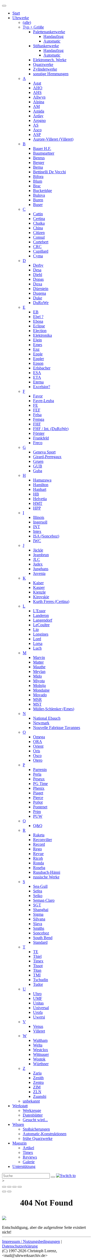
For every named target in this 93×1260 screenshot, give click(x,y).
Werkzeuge (32, 1110)
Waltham (40, 1040)
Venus (38, 1026)
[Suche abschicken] (53, 1177)
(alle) (27, 22)
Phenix (38, 788)
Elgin (37, 340)
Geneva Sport (44, 452)
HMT (37, 503)
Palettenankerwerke (49, 32)
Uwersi (39, 1017)
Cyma (38, 256)
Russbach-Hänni (46, 872)
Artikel (28, 1148)
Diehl (37, 274)
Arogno (39, 120)
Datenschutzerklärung (20, 1246)
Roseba (39, 867)
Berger (38, 162)
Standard (40, 942)
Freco (37, 442)
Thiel (37, 956)
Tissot (38, 965)
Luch (37, 648)
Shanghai (40, 909)
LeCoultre (41, 625)
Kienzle (39, 592)
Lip (36, 629)
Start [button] (16, 13)
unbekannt (31, 1101)
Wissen (18, 1124)
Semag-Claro (44, 900)
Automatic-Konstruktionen (44, 1134)
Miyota (39, 681)
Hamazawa (42, 480)
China (38, 228)
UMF (37, 998)
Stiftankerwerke (46, 46)
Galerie (29, 1162)
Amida (38, 111)
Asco (37, 130)
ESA (37, 372)
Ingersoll (40, 522)
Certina (39, 218)
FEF (36, 410)
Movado (40, 695)
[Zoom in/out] (20, 1187)
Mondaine (41, 690)
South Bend (42, 937)
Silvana (39, 919)
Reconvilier (42, 839)
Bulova (39, 195)
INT (36, 527)
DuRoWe (41, 302)
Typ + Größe (33, 27)
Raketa (38, 835)
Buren (38, 200)
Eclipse (39, 326)
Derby (38, 265)
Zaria (37, 1073)
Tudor (38, 984)
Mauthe (39, 667)
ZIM (37, 1087)
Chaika (39, 223)
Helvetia (40, 499)
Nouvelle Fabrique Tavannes (56, 727)
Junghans (40, 569)
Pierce (38, 797)
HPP (37, 508)
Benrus (39, 158)
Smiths (38, 928)
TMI (37, 975)
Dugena (39, 293)
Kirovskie (41, 597)
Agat (37, 83)
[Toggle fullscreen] (14, 1187)
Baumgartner (43, 153)
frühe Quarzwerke (37, 1138)
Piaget (38, 793)
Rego (37, 849)
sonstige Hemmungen (50, 74)
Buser (38, 204)
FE (35, 405)
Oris (36, 751)
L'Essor (39, 611)
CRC (37, 246)
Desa (37, 270)
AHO (37, 88)
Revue (38, 853)
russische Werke (46, 877)
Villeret (39, 1031)
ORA (37, 741)
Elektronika (42, 335)
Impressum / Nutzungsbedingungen (31, 1241)
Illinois (38, 517)
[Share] (9, 1187)
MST (37, 704)
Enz (36, 349)
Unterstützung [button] (23, 1166)
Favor (38, 396)
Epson (38, 363)
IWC (37, 541)
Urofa (38, 1012)
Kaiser (38, 583)
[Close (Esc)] (4, 1187)
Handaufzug (53, 36)
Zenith (38, 1078)
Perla (37, 774)
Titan (37, 970)
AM (36, 106)
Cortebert (40, 242)
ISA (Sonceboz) (46, 536)
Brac (37, 186)
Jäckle (38, 550)
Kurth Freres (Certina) (51, 601)
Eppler (38, 358)
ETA (37, 377)
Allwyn (39, 97)
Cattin (38, 214)
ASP (37, 134)
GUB (37, 466)
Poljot (38, 802)
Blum (37, 181)
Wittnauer (41, 1054)
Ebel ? (38, 316)
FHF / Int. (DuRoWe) (50, 428)
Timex (38, 961)
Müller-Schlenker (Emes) (53, 709)
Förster (38, 433)
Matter (38, 662)
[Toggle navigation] (4, 5)
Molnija (39, 685)
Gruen (38, 461)
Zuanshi (39, 1096)
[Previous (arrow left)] (4, 1191)
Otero (37, 760)
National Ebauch (46, 718)
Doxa (37, 284)
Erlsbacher (41, 368)
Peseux (39, 779)
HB (36, 494)
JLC (36, 559)
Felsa (37, 414)
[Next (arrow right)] (9, 1191)
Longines (40, 634)
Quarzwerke (43, 64)
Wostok (39, 1059)
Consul (39, 237)
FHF (37, 424)
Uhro (37, 994)
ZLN (37, 1092)
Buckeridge (42, 190)
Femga (38, 419)
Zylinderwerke (45, 69)
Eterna (38, 382)
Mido (37, 676)
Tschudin (40, 979)
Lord (37, 639)
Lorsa (37, 643)
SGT (37, 905)
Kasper (39, 587)
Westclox (40, 1050)
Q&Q (37, 825)
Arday (38, 116)
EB (35, 312)
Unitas (38, 1003)
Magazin (19, 1143)
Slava (37, 923)
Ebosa (38, 321)
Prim (37, 811)
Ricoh (38, 858)
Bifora (38, 176)
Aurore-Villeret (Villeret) (53, 139)
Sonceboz (41, 933)
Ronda (38, 863)
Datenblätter (33, 1115)
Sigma (38, 914)
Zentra (38, 1082)
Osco (37, 755)
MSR (37, 699)
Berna (38, 167)
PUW (37, 816)
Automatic (51, 41)
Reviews (30, 1157)
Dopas (38, 279)
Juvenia (39, 573)
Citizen (39, 232)
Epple (38, 354)
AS (35, 125)
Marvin (39, 657)
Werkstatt (20, 1106)
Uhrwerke (20, 18)
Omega (39, 737)
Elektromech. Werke (49, 60)
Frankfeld (41, 438)
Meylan (39, 671)
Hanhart (39, 489)
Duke (37, 298)
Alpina (38, 102)
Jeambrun (41, 555)
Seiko (37, 895)
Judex (38, 564)
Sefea (37, 891)
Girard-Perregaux (47, 457)
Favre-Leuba (43, 400)
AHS (37, 92)
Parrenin (40, 769)
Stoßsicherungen (36, 1129)
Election (40, 330)
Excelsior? (41, 386)
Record (39, 844)
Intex (37, 531)
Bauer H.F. (42, 148)
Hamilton (40, 485)
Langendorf (42, 620)
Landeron (41, 615)
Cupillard (40, 251)
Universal (41, 1008)
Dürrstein (40, 288)
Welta (37, 1045)
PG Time (40, 783)
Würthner (41, 1064)
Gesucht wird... (35, 1120)
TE (35, 951)
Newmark (41, 723)
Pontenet (40, 807)
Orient (38, 746)
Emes (37, 344)
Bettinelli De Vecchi (49, 172)
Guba (37, 471)
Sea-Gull (40, 886)
